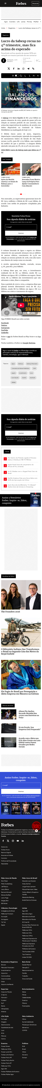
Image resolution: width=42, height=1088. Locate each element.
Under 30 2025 (27, 957)
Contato (4, 858)
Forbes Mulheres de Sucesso (10, 1071)
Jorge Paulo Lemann (29, 886)
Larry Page (4, 898)
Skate (3, 1006)
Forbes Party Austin (7, 1060)
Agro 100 (25, 911)
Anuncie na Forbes (7, 855)
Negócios (11, 28)
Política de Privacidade (32, 795)
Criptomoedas (6, 979)
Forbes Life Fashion (7, 1055)
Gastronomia (5, 1025)
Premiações (26, 1006)
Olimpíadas (5, 1009)
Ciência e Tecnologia (9, 908)
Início (3, 28)
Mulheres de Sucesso (29, 949)
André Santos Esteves (29, 900)
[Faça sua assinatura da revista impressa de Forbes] (6, 808)
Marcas (3, 1036)
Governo (25, 1055)
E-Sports (4, 995)
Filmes (24, 995)
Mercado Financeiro (7, 967)
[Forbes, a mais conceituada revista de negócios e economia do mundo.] (21, 3)
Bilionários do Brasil (28, 916)
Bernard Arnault (6, 892)
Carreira (12, 22)
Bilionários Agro (27, 914)
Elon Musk (4, 881)
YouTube (4, 330)
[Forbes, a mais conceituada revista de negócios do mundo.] (21, 824)
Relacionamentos (28, 970)
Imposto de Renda (7, 984)
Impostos (4, 973)
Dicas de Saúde (27, 979)
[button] (25, 75)
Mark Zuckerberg (6, 884)
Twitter (4, 325)
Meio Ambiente (28, 1016)
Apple (3, 925)
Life (18, 22)
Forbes (16, 350)
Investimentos (6, 970)
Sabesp (5, 118)
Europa (24, 1057)
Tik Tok (3, 922)
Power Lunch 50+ (6, 1052)
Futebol (3, 1000)
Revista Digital (6, 852)
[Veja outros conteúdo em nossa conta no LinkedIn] (23, 841)
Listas (23, 22)
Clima (24, 1019)
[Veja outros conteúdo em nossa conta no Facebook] (3, 841)
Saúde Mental (26, 965)
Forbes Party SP (6, 1063)
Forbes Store (5, 850)
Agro (6, 22)
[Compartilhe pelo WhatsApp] (23, 69)
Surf (2, 1003)
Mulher (36, 22)
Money (29, 22)
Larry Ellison (5, 889)
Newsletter (4, 864)
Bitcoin (3, 965)
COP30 (24, 1030)
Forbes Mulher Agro (7, 1074)
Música (24, 1003)
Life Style (5, 1016)
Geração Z (25, 967)
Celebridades (26, 997)
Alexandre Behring (28, 897)
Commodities (5, 976)
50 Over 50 (25, 922)
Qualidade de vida (7, 1027)
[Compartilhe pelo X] (9, 69)
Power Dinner (5, 1046)
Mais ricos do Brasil (29, 878)
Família (24, 973)
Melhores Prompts (7, 914)
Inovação (4, 916)
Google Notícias (29, 343)
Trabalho (25, 976)
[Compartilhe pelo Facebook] (14, 69)
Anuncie (35, 3)
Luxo (2, 1030)
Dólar (3, 981)
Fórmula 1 (4, 997)
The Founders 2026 (28, 951)
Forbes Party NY (6, 1057)
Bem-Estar (26, 962)
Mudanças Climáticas (29, 1025)
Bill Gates (4, 903)
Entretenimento (28, 989)
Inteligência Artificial (8, 911)
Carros (3, 1039)
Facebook (5, 323)
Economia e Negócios (9, 962)
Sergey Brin (4, 900)
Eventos (25, 1000)
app (8, 337)
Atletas (3, 1011)
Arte (2, 1033)
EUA (23, 1046)
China (24, 1052)
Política (25, 1043)
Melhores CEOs (27, 930)
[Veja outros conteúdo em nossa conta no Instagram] (13, 841)
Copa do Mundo (6, 992)
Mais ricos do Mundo (9, 878)
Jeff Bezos (4, 886)
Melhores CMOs (27, 936)
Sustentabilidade (27, 1022)
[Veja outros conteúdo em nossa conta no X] (8, 841)
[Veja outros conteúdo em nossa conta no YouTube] (18, 841)
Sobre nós (4, 847)
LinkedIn (4, 333)
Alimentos (25, 1027)
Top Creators (26, 954)
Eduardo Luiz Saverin (29, 881)
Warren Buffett (6, 895)
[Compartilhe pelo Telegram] (28, 69)
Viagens (3, 1022)
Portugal (4, 1019)
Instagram (5, 328)
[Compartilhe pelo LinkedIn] (19, 69)
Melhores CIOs (27, 933)
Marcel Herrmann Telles (29, 889)
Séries (24, 992)
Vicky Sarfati (26, 884)
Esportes (4, 989)
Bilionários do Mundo (29, 919)
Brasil (24, 1049)
